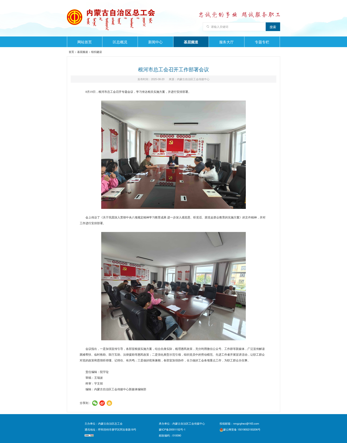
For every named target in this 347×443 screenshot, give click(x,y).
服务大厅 (226, 41)
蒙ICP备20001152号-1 (172, 429)
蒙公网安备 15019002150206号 (241, 429)
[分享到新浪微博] (102, 403)
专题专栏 (262, 41)
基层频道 (191, 41)
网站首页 (84, 41)
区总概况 (120, 41)
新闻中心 (155, 41)
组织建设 (96, 52)
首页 (71, 52)
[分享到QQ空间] (109, 403)
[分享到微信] (95, 403)
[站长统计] (89, 435)
